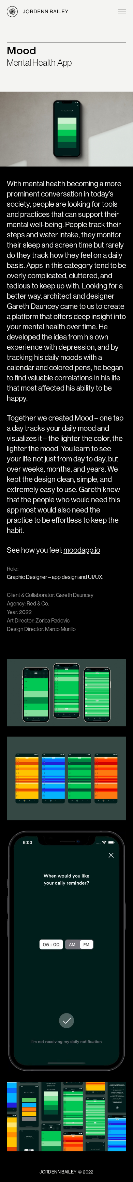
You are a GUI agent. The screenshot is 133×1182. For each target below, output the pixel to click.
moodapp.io (81, 550)
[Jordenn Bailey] (37, 12)
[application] (66, 951)
